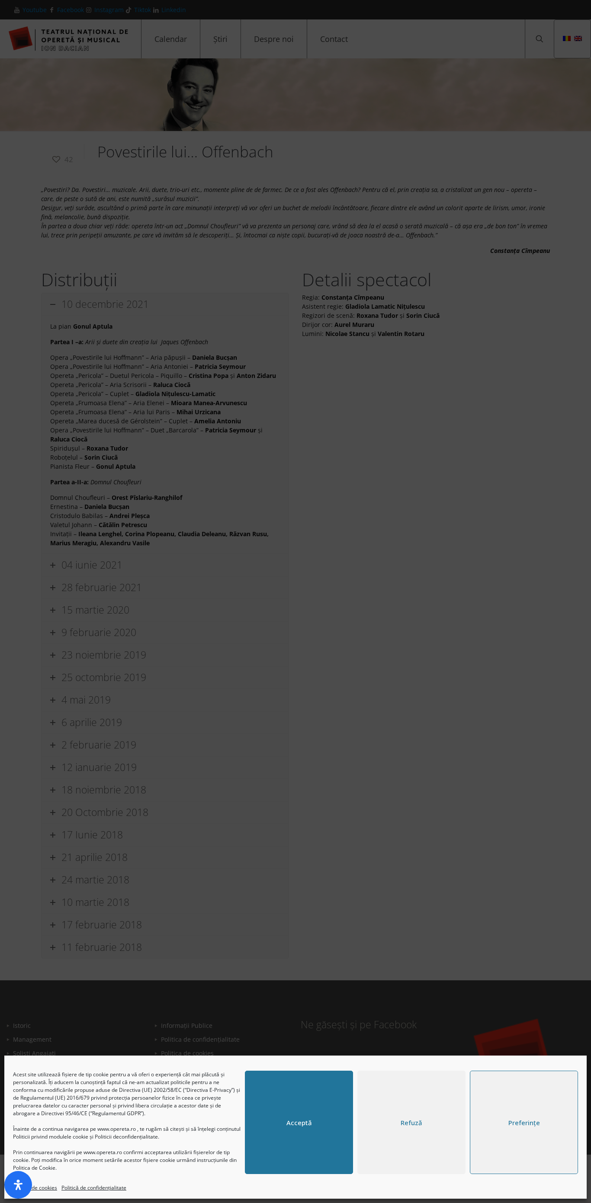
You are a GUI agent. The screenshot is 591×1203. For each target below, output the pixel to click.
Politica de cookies (35, 1187)
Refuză (411, 1122)
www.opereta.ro (116, 1129)
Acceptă (299, 1122)
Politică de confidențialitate (93, 1187)
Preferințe (524, 1122)
